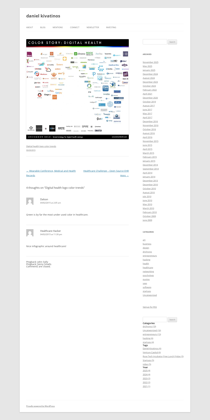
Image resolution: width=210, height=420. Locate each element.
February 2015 (150, 156)
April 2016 (147, 137)
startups (147, 291)
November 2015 (150, 141)
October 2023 (149, 85)
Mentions (58, 27)
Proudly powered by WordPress (40, 406)
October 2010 (149, 188)
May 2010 (147, 204)
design (146, 247)
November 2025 (150, 62)
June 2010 (147, 200)
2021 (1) (146, 386)
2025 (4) (146, 370)
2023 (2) (146, 378)
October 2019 (149, 101)
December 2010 (150, 184)
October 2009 (149, 216)
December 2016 (150, 121)
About (29, 27)
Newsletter (93, 27)
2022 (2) (146, 382)
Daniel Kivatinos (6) (152, 348)
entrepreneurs (150, 255)
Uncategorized (150, 295)
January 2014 (149, 176)
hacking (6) (148, 338)
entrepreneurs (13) (152, 334)
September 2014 (151, 168)
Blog (42, 27)
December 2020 (150, 97)
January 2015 (149, 160)
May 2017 (147, 113)
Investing (111, 27)
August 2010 (149, 192)
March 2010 (148, 208)
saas (145, 283)
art (144, 239)
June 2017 (147, 109)
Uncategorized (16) (152, 330)
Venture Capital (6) (152, 352)
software (147, 287)
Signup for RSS (150, 306)
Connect (74, 27)
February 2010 (150, 212)
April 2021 (147, 93)
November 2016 (150, 125)
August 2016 (149, 133)
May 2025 (147, 66)
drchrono (147, 251)
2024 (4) (146, 374)
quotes (146, 279)
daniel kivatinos (43, 16)
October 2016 (149, 129)
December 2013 (150, 180)
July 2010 (147, 196)
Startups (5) (148, 360)
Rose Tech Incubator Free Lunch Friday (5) (163, 356)
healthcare (148, 267)
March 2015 (148, 153)
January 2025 (149, 70)
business (147, 243)
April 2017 (147, 117)
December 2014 (150, 164)
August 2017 (149, 105)
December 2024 (150, 74)
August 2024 (149, 77)
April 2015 (147, 149)
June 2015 (147, 145)
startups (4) (148, 342)
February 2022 (150, 89)
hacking (146, 259)
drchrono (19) (149, 326)
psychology (148, 275)
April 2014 (147, 172)
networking (148, 271)
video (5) (147, 364)
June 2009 (147, 220)
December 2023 (150, 81)
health (146, 263)
